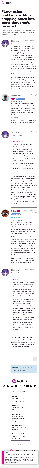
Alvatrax (15, 41)
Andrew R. (16, 95)
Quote (20, 44)
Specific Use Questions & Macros (25, 31)
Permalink (14, 44)
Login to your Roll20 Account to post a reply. (22, 369)
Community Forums (7, 31)
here (18, 462)
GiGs (13, 211)
